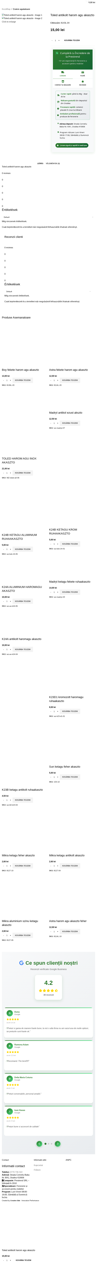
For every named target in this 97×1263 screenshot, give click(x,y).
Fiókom (37, 1170)
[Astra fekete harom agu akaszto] (72, 345)
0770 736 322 (16, 1172)
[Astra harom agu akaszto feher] (72, 896)
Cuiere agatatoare (21, 9)
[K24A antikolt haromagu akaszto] (16, 623)
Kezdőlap (6, 9)
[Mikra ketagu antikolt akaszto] (72, 830)
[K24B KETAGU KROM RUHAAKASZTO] (66, 492)
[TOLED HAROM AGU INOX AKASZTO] (19, 399)
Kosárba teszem (72, 40)
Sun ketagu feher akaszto (64, 766)
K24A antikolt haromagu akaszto (21, 639)
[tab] (40, 164)
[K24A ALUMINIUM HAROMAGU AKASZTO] (16, 571)
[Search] (78, 2)
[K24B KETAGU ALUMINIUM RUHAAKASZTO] (16, 494)
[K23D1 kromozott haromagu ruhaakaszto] (61, 625)
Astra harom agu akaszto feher (68, 921)
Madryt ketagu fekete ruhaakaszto (69, 581)
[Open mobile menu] (3, 2)
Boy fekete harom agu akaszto (20, 369)
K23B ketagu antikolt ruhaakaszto (22, 789)
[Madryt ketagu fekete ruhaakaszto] (66, 568)
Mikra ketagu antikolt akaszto (66, 855)
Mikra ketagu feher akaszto (18, 855)
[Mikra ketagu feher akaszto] (25, 830)
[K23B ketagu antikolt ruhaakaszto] (19, 730)
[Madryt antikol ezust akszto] (66, 399)
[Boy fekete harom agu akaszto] (25, 345)
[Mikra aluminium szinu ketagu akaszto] (25, 896)
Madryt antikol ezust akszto (65, 412)
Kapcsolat (38, 1165)
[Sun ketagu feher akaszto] (72, 742)
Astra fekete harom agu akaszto (68, 369)
